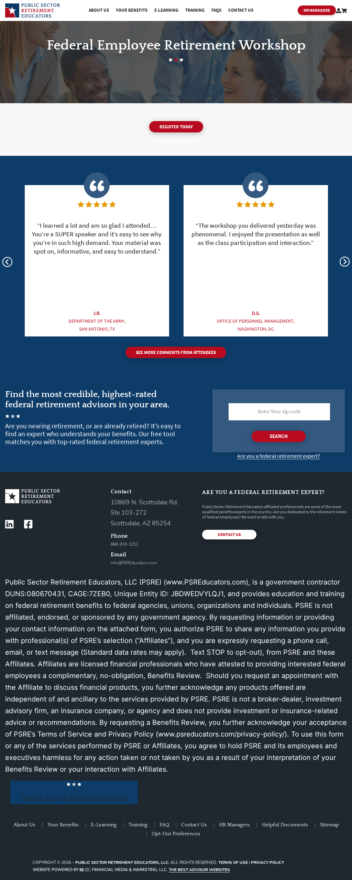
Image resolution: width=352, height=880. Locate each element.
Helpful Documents (285, 825)
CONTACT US (229, 534)
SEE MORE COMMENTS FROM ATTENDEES (176, 352)
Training (195, 10)
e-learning (166, 10)
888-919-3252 (124, 544)
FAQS (216, 10)
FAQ (164, 825)
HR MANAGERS (317, 10)
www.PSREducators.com (206, 582)
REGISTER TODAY (176, 127)
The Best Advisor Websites (199, 869)
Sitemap (329, 825)
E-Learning (104, 825)
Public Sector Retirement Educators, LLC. (122, 862)
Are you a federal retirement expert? (278, 455)
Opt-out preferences (176, 834)
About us (99, 10)
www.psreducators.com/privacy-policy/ (221, 734)
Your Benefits (131, 10)
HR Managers (234, 825)
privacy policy (267, 862)
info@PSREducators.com (134, 563)
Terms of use (233, 862)
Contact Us (240, 10)
